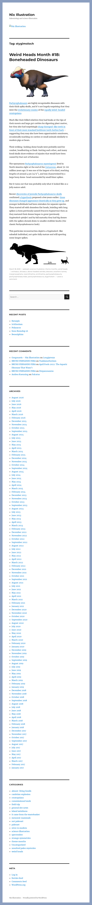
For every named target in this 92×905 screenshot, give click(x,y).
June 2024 (16, 478)
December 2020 (19, 609)
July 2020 (16, 626)
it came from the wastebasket (26, 814)
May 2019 (16, 673)
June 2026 (16, 404)
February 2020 (18, 643)
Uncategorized (19, 845)
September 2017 (19, 741)
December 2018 (19, 690)
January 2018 (18, 727)
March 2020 (17, 640)
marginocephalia (16, 274)
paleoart (26, 269)
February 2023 (18, 529)
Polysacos (16, 327)
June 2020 (16, 630)
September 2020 (19, 619)
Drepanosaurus (46, 371)
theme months (51, 269)
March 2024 (17, 488)
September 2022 (19, 542)
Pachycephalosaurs (18, 103)
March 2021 (17, 599)
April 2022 (16, 559)
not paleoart (17, 821)
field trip (16, 804)
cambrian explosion (21, 794)
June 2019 (16, 670)
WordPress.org (19, 885)
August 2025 (18, 434)
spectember (17, 834)
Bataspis (16, 321)
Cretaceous (50, 167)
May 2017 (16, 754)
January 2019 (18, 687)
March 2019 (17, 680)
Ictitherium (17, 324)
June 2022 (16, 552)
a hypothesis (26, 197)
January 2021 (18, 606)
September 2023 (19, 505)
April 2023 (16, 522)
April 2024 (16, 485)
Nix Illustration (22, 15)
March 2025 (17, 451)
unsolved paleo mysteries (24, 848)
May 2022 (16, 556)
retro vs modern (19, 828)
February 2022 (18, 566)
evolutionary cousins (28, 110)
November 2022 (19, 535)
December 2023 (19, 495)
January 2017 (18, 768)
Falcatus (36, 374)
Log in (15, 875)
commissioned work (21, 801)
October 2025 (18, 428)
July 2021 (16, 586)
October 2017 (18, 737)
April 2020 (16, 636)
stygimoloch (50, 277)
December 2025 (19, 421)
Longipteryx (49, 357)
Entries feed (17, 878)
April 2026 (17, 411)
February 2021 (18, 603)
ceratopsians (18, 797)
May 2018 (16, 714)
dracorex (49, 271)
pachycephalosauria (54, 274)
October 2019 (18, 656)
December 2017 (19, 731)
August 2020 (18, 623)
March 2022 (17, 562)
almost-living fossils (21, 791)
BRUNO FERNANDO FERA (24, 361)
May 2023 (16, 519)
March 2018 (17, 720)
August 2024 (18, 471)
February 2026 (19, 418)
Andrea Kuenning (20, 374)
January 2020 (18, 646)
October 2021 (18, 576)
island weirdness (19, 811)
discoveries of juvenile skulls (39, 194)
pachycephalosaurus (36, 277)
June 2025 (16, 441)
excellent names (60, 271)
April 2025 (16, 448)
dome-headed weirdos (36, 271)
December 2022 (19, 532)
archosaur (15, 271)
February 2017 (18, 764)
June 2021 (16, 589)
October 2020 (18, 616)
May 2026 (16, 407)
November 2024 (19, 461)
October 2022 (18, 539)
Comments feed (19, 881)
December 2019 (19, 650)
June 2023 (16, 515)
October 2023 (18, 502)
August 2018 (17, 704)
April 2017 (16, 757)
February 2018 (18, 724)
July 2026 (16, 401)
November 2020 (19, 613)
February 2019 (18, 683)
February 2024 (18, 492)
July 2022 (16, 549)
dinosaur (23, 271)
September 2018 (19, 700)
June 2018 (16, 710)
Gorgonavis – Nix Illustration (26, 357)
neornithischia (29, 274)
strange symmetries (21, 838)
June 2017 (16, 751)
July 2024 (16, 475)
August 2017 (17, 744)
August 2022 (18, 545)
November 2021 (19, 572)
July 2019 (16, 667)
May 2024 (16, 482)
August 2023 (17, 508)
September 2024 (19, 468)
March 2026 (17, 414)
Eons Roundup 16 (20, 331)
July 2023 (16, 512)
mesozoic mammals (21, 818)
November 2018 (19, 694)
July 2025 (16, 438)
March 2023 (17, 525)
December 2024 (19, 458)
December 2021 (19, 569)
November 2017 (19, 734)
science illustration (37, 269)
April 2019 (16, 677)
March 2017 (17, 761)
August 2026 (18, 397)
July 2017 (16, 747)
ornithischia (40, 274)
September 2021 (19, 579)
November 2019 (19, 653)
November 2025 (19, 424)
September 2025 (19, 431)
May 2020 (16, 633)
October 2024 (18, 465)
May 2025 (16, 444)
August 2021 (17, 582)
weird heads (62, 269)
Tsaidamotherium (47, 361)
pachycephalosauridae (18, 277)
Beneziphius (17, 334)
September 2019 (19, 660)
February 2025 (18, 455)
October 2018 (18, 697)
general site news (20, 808)
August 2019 (17, 663)
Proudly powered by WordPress (35, 898)
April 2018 (16, 717)
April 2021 (16, 596)
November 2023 (19, 498)
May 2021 (16, 593)
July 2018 (16, 707)
